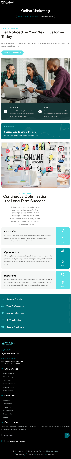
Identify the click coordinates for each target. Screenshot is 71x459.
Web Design (7, 380)
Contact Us (7, 407)
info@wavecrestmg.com (14, 441)
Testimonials (7, 404)
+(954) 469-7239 (10, 353)
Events (5, 417)
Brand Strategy (8, 373)
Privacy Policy (8, 414)
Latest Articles (8, 410)
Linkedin (51, 454)
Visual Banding (8, 377)
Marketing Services (31, 17)
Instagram (41, 454)
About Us (6, 400)
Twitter (31, 454)
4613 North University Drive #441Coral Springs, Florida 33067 (12, 362)
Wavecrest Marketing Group (48, 451)
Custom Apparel (9, 384)
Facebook (21, 454)
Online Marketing (9, 387)
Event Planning (8, 391)
